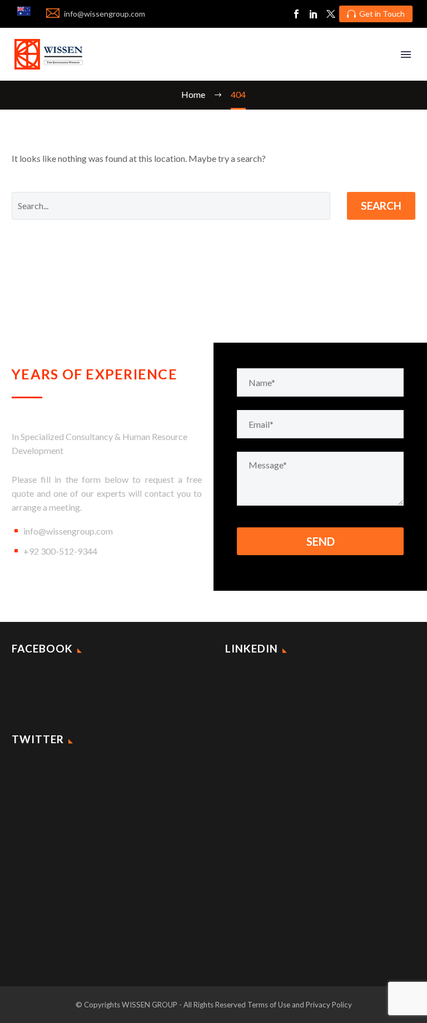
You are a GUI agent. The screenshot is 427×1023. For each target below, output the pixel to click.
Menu (406, 54)
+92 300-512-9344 (60, 551)
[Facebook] (296, 13)
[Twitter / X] (330, 13)
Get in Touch (376, 13)
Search (381, 205)
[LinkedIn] (313, 13)
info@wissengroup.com (68, 531)
